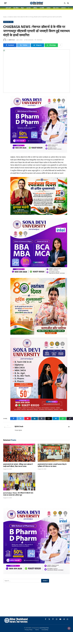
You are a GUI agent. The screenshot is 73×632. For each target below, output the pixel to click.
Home (4, 17)
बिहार (22, 8)
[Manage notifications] (69, 628)
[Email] (5, 121)
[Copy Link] (5, 136)
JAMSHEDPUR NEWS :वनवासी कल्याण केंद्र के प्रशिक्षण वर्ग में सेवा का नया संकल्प (52, 465)
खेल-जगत (56, 8)
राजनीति (42, 8)
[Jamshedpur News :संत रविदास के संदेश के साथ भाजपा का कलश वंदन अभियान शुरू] (19, 481)
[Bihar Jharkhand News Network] (36, 3)
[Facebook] (5, 102)
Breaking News (8, 22)
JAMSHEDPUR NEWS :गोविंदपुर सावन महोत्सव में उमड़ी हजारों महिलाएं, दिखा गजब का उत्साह (18, 465)
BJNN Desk (12, 40)
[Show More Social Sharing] (60, 45)
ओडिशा (35, 8)
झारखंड (29, 8)
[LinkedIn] (5, 112)
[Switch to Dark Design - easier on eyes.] (64, 3)
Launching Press (44, 628)
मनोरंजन (63, 8)
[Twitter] (5, 107)
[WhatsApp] (5, 131)
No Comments (29, 40)
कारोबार (49, 8)
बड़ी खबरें (8, 8)
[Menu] (5, 3)
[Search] (68, 3)
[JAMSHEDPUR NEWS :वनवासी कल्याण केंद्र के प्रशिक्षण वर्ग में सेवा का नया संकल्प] (54, 453)
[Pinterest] (5, 117)
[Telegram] (5, 126)
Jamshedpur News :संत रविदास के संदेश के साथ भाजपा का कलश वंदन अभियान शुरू (18, 494)
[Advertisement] (36, 600)
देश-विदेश (16, 8)
